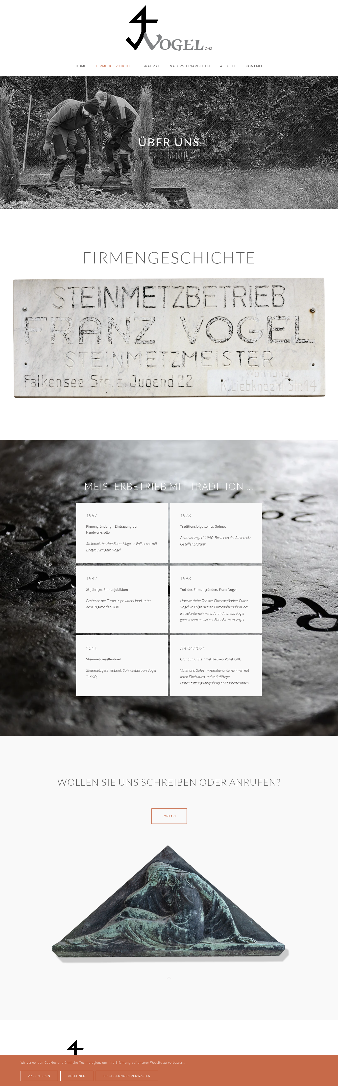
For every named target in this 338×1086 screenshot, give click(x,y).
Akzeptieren (39, 1076)
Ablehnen (77, 1076)
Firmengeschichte (114, 66)
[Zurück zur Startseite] (169, 28)
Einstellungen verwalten (126, 1076)
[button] (169, 977)
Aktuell (228, 66)
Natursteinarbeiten (190, 66)
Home (81, 66)
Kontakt (254, 66)
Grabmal (151, 66)
